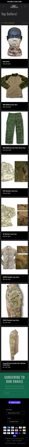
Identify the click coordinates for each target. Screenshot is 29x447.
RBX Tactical (12, 438)
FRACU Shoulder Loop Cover (11, 320)
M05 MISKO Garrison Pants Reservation (14, 148)
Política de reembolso (17, 440)
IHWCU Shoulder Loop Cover (11, 277)
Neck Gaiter (6, 61)
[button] (3, 6)
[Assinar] (24, 393)
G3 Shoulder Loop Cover (10, 234)
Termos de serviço (21, 443)
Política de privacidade (10, 443)
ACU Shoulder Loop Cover (10, 191)
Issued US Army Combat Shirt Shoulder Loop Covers (14, 364)
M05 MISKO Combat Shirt (10, 104)
